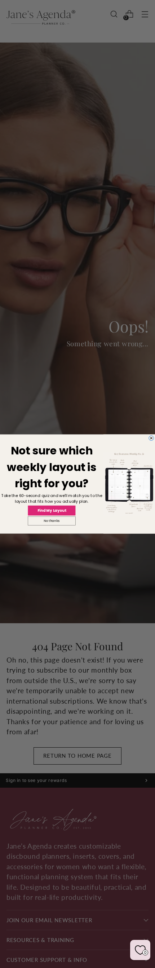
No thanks (51, 521)
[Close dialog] (151, 438)
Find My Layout (51, 510)
